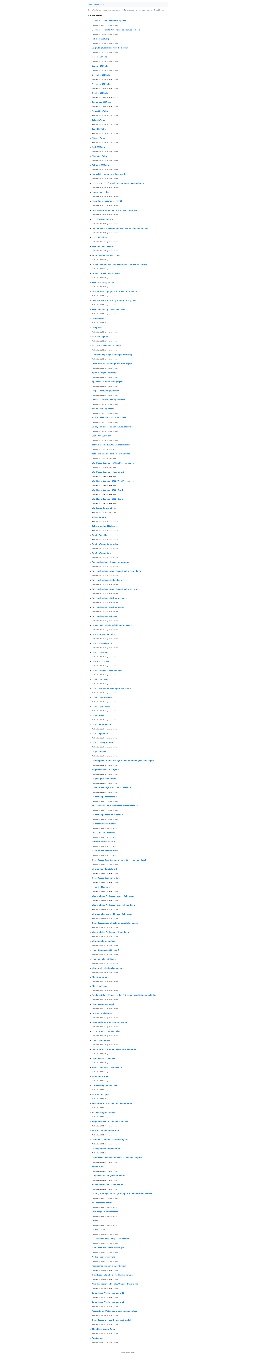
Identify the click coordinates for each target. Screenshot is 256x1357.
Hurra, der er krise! (100, 1076)
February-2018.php (100, 39)
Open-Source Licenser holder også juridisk (112, 1320)
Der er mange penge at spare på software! (111, 1239)
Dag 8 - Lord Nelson (101, 679)
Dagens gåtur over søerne (104, 779)
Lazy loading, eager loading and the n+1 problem (114, 210)
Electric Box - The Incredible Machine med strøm (114, 1049)
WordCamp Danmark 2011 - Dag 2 (107, 490)
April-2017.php (98, 147)
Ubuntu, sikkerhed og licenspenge (108, 968)
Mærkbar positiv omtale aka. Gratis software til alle (115, 1284)
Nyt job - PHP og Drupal (103, 409)
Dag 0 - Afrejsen (99, 752)
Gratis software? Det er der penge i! (108, 1248)
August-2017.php (100, 111)
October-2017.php (100, 93)
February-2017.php (100, 165)
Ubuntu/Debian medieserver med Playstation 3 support (117, 1158)
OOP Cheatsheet (99, 237)
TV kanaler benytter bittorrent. (105, 1130)
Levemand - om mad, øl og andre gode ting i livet (114, 300)
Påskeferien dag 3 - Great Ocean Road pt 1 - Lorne (115, 589)
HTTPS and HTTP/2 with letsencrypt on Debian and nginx (118, 183)
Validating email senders (103, 246)
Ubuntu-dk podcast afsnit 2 (104, 869)
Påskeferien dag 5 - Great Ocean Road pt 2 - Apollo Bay (117, 571)
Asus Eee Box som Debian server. (107, 1185)
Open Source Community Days (106, 878)
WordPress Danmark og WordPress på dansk (113, 463)
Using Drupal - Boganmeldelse (106, 1031)
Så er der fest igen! (100, 1094)
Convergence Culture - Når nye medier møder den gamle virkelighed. (123, 761)
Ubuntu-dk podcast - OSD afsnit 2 (107, 815)
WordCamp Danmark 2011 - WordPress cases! (113, 481)
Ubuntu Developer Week (103, 1004)
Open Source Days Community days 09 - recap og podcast (119, 860)
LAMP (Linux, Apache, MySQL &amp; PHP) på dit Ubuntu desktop (122, 1194)
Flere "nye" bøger (100, 986)
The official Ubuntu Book (103, 1329)
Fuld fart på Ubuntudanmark (105, 1212)
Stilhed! (95, 1221)
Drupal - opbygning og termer (105, 391)
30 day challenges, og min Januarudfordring (112, 427)
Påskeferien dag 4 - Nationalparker (108, 580)
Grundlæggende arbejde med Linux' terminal (112, 1275)
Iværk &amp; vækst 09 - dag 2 (105, 950)
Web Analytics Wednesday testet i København (113, 896)
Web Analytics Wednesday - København (110, 932)
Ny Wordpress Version (102, 1203)
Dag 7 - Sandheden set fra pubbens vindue (111, 688)
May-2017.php (98, 138)
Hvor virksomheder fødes (103, 833)
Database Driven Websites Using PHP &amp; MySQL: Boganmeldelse (124, 995)
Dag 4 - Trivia (98, 715)
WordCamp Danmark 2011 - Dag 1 (107, 499)
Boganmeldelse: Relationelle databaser (110, 1121)
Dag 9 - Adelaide (99, 535)
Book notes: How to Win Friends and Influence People (117, 30)
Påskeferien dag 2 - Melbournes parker (109, 598)
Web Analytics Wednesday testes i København (113, 905)
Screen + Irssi (98, 1167)
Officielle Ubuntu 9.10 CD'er (104, 842)
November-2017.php (101, 84)
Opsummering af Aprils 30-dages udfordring (112, 355)
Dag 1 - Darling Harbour (103, 742)
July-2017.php (98, 120)
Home (90, 4)
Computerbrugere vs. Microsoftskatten (109, 1022)
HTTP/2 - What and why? (103, 219)
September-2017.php (101, 102)
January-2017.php (100, 192)
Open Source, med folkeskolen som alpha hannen (115, 923)
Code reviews (98, 319)
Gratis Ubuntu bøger (101, 1040)
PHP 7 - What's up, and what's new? (108, 309)
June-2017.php (99, 129)
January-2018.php (100, 66)
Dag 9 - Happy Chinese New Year (107, 670)
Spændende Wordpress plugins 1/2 (108, 1302)
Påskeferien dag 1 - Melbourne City (108, 607)
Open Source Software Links (105, 851)
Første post (97, 1338)
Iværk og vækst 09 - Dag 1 (104, 959)
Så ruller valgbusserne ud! (104, 1112)
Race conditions (99, 57)
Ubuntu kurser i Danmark (103, 1058)
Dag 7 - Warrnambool (101, 553)
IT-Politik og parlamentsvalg (105, 1085)
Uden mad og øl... (100, 517)
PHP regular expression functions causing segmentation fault (120, 228)
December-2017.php (101, 75)
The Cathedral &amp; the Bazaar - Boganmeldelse (115, 806)
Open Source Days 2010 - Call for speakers (111, 788)
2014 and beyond (100, 337)
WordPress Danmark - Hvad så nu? (108, 472)
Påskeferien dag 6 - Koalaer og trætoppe (110, 562)
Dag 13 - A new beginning (103, 634)
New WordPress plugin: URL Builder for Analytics (114, 291)
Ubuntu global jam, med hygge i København (112, 914)
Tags (102, 4)
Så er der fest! (98, 1230)
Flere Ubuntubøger (100, 977)
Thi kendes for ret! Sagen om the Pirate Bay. (112, 1103)
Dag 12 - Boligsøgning (102, 643)
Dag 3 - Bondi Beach (101, 724)
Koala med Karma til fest (103, 887)
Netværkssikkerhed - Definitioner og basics (112, 625)
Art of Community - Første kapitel (107, 1067)
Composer (97, 328)
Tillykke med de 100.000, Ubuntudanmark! (111, 445)
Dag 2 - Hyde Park (100, 733)
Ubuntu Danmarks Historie (104, 824)
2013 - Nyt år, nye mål (102, 436)
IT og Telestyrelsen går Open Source (109, 1176)
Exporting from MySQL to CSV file (107, 201)
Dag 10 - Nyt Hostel (101, 661)
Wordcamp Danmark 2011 (104, 508)
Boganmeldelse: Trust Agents (105, 770)
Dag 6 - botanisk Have (102, 697)
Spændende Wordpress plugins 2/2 (108, 1293)
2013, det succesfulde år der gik (106, 345)
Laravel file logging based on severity (109, 174)
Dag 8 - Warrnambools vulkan (105, 544)
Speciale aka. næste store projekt (107, 382)
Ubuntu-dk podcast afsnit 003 (105, 797)
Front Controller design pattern (106, 273)
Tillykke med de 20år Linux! (104, 526)
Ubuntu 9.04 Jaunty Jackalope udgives (110, 1139)
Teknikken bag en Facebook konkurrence (111, 454)
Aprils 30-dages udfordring (104, 373)
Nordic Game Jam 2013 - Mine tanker (109, 418)
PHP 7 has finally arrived (103, 282)
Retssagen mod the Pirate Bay (106, 1149)
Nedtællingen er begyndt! (103, 1257)
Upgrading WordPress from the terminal (110, 48)
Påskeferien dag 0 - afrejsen (105, 616)
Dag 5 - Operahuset (101, 706)
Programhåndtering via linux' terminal (109, 1266)
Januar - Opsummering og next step (108, 400)
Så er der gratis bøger (102, 1013)
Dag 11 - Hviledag (100, 652)
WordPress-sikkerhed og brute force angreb (112, 364)
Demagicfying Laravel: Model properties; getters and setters (119, 264)
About (96, 4)
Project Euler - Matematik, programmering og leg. (114, 1311)
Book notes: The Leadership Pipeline (109, 21)
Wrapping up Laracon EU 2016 (106, 255)
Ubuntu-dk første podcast (104, 941)
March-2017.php (99, 156)
